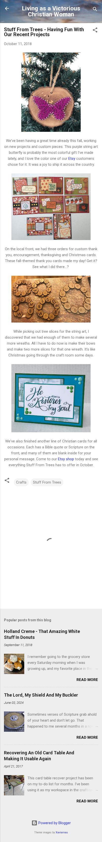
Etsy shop (66, 459)
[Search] (95, 10)
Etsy (71, 158)
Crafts (21, 482)
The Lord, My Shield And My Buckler (41, 695)
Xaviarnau (62, 832)
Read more (87, 680)
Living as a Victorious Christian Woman (51, 11)
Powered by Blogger (54, 823)
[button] (95, 31)
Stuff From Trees (47, 482)
